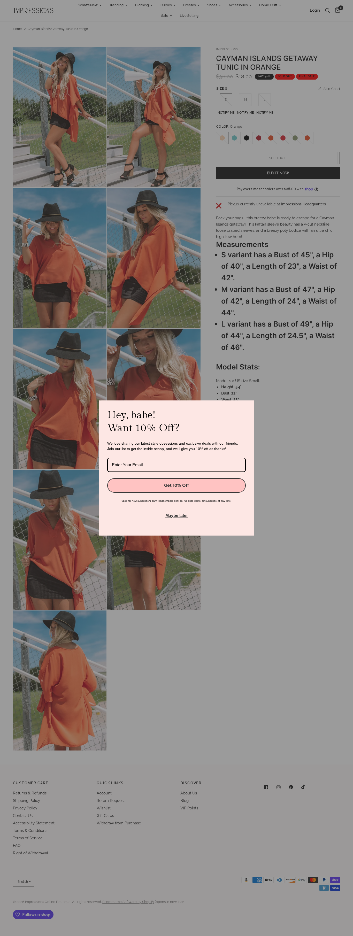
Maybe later (176, 515)
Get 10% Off (176, 485)
